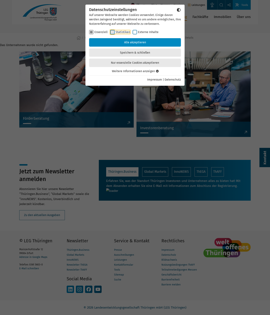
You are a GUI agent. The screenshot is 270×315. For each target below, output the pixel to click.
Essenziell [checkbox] (101, 32)
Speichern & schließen (135, 52)
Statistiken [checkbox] (123, 32)
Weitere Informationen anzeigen (134, 71)
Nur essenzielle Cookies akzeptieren (135, 62)
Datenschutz (173, 79)
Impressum (154, 79)
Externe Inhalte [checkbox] (148, 32)
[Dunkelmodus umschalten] (179, 9)
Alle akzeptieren (135, 42)
